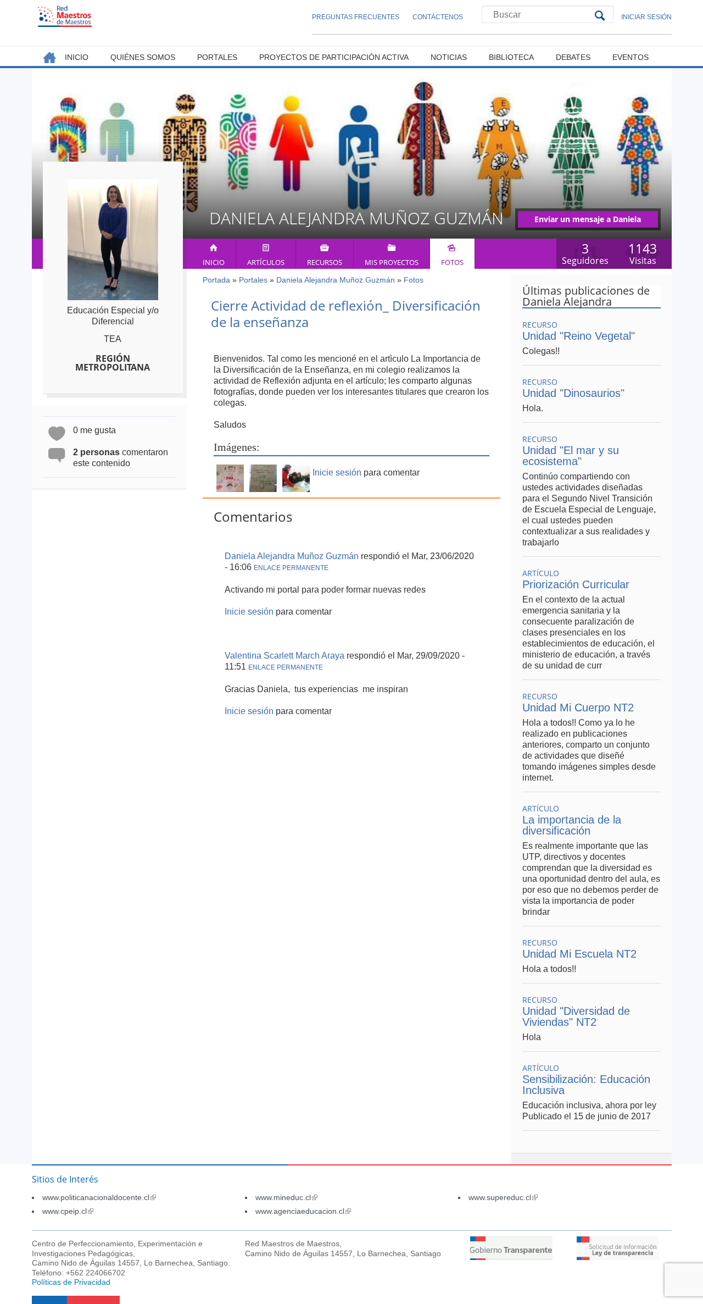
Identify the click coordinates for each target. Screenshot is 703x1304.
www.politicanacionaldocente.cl (99, 1197)
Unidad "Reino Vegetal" (578, 336)
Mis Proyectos (392, 262)
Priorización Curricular (575, 584)
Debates (573, 57)
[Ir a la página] (511, 1257)
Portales (253, 279)
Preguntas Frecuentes (355, 17)
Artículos (265, 262)
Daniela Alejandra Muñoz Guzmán (335, 279)
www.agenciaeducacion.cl (303, 1211)
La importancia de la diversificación (571, 825)
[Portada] (64, 16)
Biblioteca (511, 57)
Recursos (324, 262)
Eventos (630, 57)
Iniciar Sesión (646, 17)
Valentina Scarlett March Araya (284, 655)
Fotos (452, 262)
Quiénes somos (142, 57)
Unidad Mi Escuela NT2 (579, 954)
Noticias (449, 57)
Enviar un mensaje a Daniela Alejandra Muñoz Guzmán (587, 221)
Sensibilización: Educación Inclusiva (586, 1084)
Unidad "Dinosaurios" (573, 393)
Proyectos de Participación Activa (334, 57)
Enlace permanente (291, 568)
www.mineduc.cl (286, 1197)
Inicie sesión (337, 472)
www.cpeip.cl (67, 1211)
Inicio (214, 262)
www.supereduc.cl (503, 1197)
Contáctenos (437, 17)
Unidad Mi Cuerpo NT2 (578, 707)
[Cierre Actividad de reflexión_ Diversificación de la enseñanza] (230, 489)
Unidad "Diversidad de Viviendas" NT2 (576, 1016)
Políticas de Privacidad (71, 1282)
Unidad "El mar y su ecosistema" (570, 455)
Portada (216, 279)
